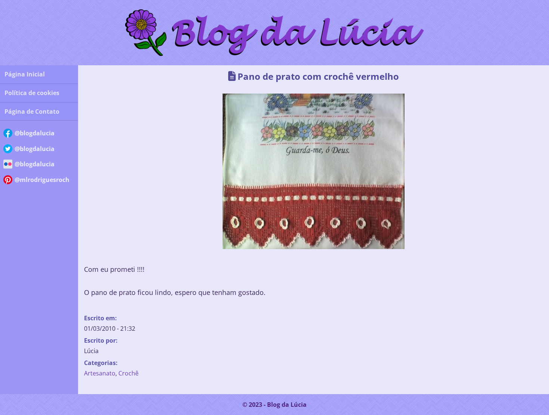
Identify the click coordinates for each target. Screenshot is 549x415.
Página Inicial (24, 74)
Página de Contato (31, 111)
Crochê (128, 373)
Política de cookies (31, 93)
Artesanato (99, 373)
